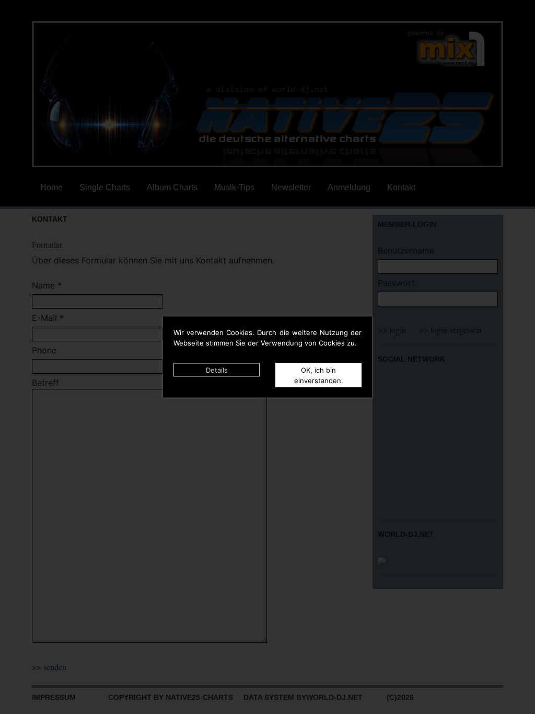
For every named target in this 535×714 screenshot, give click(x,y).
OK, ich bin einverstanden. (318, 375)
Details (217, 370)
